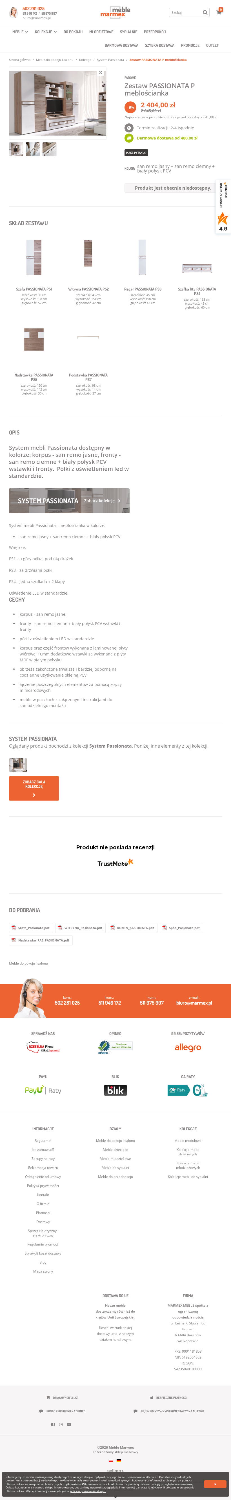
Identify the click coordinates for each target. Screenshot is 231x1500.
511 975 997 (49, 13)
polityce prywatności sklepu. (88, 1491)
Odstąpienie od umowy (43, 1176)
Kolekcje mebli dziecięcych (188, 1151)
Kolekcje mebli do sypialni (188, 1176)
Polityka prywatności (43, 1185)
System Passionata (110, 59)
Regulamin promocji (43, 1244)
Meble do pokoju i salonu (55, 59)
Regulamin (43, 1140)
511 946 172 (30, 13)
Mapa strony (43, 1271)
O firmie (43, 1203)
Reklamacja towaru (43, 1167)
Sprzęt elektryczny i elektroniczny (43, 1233)
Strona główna (19, 59)
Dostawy (43, 1221)
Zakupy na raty (43, 1158)
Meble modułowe (187, 1140)
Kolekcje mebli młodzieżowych (188, 1165)
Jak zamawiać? (43, 1149)
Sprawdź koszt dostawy (43, 1253)
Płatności (43, 1212)
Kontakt (43, 1194)
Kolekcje (85, 59)
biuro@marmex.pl (37, 17)
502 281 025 (34, 8)
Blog (42, 1262)
